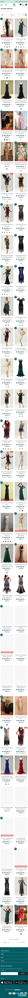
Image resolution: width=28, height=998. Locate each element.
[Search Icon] (7, 5)
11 (18, 942)
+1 (25, 47)
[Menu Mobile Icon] (1, 5)
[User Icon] (23, 5)
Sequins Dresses (8, 11)
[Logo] (14, 5)
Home (2, 11)
